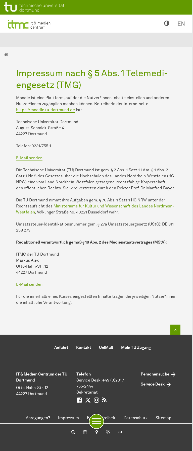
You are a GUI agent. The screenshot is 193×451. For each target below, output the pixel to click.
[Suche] (73, 432)
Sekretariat (87, 392)
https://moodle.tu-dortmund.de (45, 109)
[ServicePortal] (108, 432)
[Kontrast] (166, 23)
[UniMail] (120, 432)
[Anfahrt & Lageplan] (96, 432)
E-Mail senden (29, 158)
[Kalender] (85, 432)
